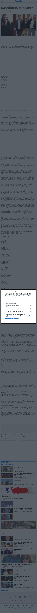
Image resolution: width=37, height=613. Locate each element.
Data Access (18, 321)
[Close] (34, 291)
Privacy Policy (24, 321)
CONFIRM (12, 318)
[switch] (30, 305)
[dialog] (18, 306)
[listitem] (18, 303)
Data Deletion (13, 321)
